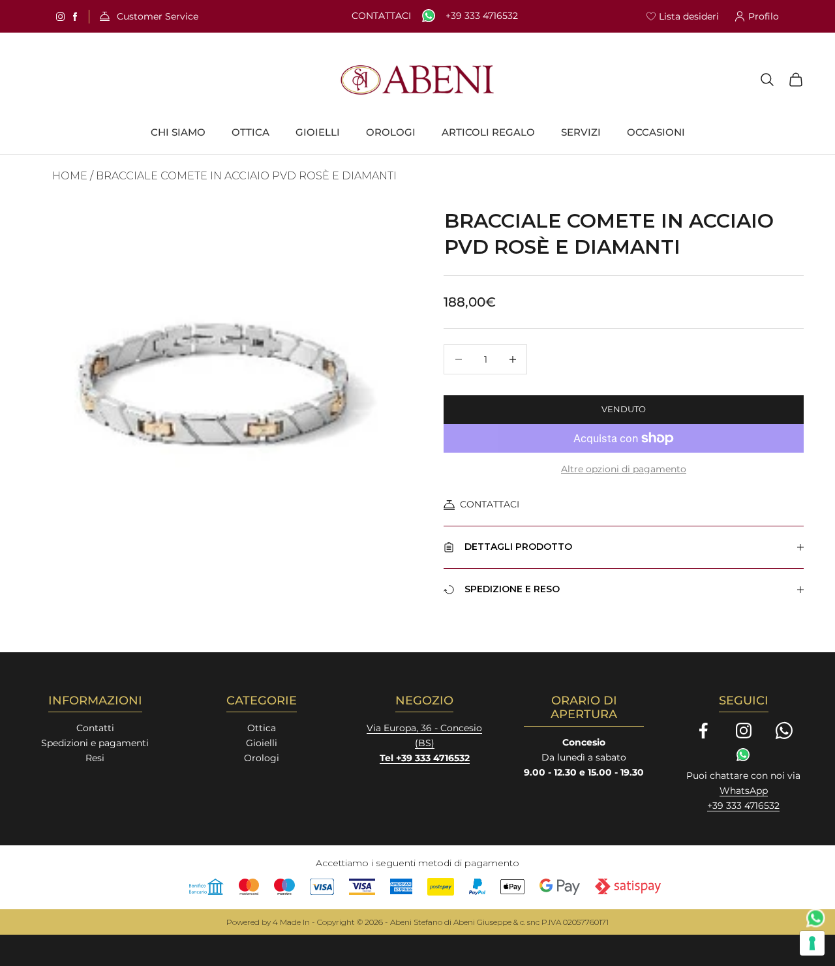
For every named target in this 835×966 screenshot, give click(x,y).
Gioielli (261, 743)
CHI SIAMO (178, 132)
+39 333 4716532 (482, 16)
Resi (94, 758)
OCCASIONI (656, 132)
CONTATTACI (489, 504)
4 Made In (291, 922)
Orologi (261, 758)
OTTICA (250, 132)
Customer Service (157, 16)
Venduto (623, 409)
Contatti (95, 728)
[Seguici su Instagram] (743, 730)
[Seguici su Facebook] (703, 730)
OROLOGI (391, 132)
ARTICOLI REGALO (488, 132)
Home (69, 176)
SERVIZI (581, 132)
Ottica (261, 728)
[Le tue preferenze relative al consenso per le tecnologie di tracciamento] (812, 943)
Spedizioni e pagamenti (95, 743)
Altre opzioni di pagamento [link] (623, 469)
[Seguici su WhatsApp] (784, 730)
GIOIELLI (318, 132)
